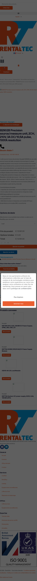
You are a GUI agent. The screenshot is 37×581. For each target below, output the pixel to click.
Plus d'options (18, 297)
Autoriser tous (18, 304)
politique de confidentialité (21, 288)
